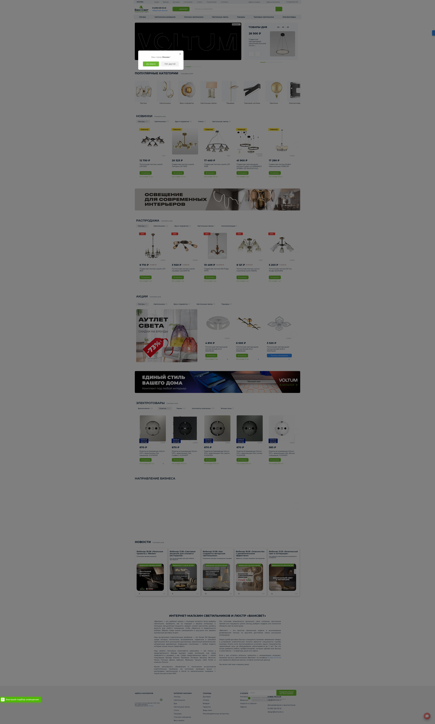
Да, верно (151, 64)
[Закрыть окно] (180, 54)
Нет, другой (170, 64)
